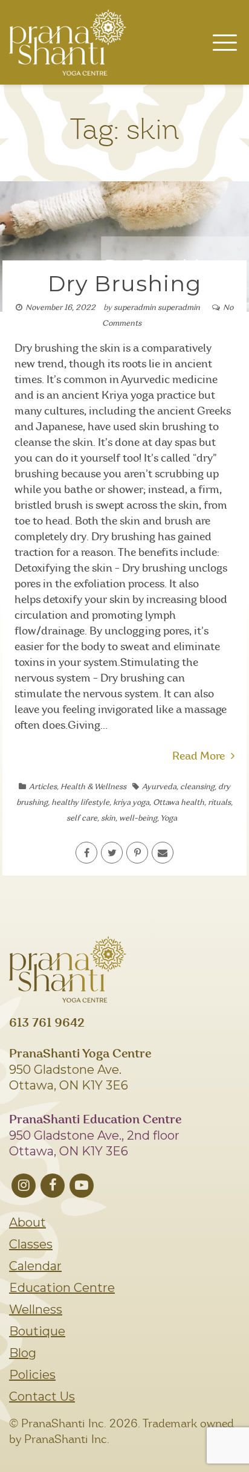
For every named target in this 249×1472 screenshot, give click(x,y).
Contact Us (42, 1396)
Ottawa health (178, 803)
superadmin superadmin (157, 308)
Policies (32, 1374)
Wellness (35, 1309)
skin (108, 818)
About (27, 1222)
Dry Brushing (124, 283)
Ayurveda (159, 787)
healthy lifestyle (80, 803)
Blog (22, 1353)
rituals (219, 803)
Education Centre (62, 1287)
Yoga (168, 818)
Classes (31, 1244)
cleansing (197, 787)
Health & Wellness (93, 787)
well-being (138, 818)
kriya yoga (131, 803)
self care (81, 818)
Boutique (37, 1331)
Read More (198, 756)
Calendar (35, 1266)
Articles (43, 787)
